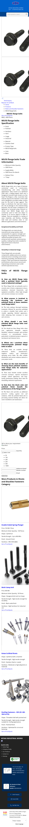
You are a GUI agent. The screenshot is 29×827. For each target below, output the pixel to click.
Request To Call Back (8, 103)
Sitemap (5, 756)
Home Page (6, 747)
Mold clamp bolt (8, 587)
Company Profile (7, 749)
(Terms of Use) (17, 813)
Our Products (6, 751)
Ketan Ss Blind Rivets (9, 653)
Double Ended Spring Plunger (13, 525)
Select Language (19, 824)
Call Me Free (15, 805)
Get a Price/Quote (7, 115)
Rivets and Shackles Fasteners (14, 109)
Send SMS (15, 799)
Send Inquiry (8, 100)
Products (8, 107)
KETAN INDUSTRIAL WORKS (16, 8)
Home (7, 104)
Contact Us (6, 754)
